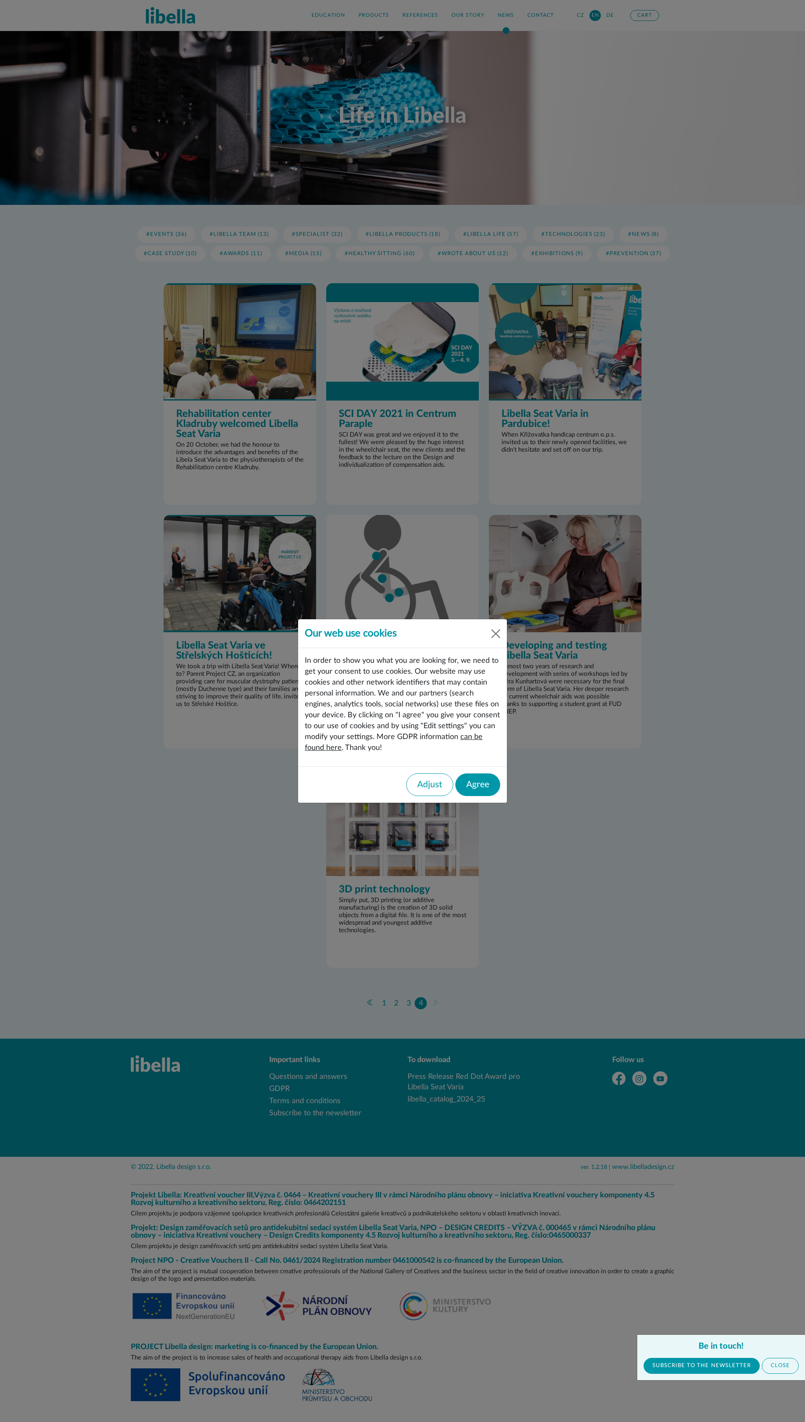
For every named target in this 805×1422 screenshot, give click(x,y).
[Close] (496, 633)
